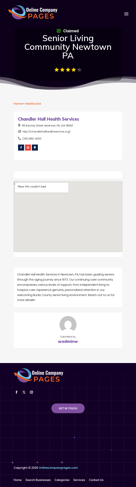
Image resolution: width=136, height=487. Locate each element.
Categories (62, 480)
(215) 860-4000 (31, 138)
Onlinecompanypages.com (58, 468)
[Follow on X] (24, 392)
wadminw (68, 341)
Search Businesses (38, 480)
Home (18, 104)
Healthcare (33, 104)
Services (79, 480)
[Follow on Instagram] (32, 392)
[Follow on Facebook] (17, 392)
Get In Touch (68, 408)
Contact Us (96, 480)
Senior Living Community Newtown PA (68, 47)
